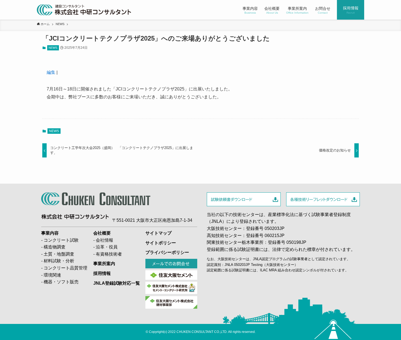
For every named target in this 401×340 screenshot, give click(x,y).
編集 (51, 72)
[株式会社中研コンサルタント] (84, 9)
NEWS (53, 47)
